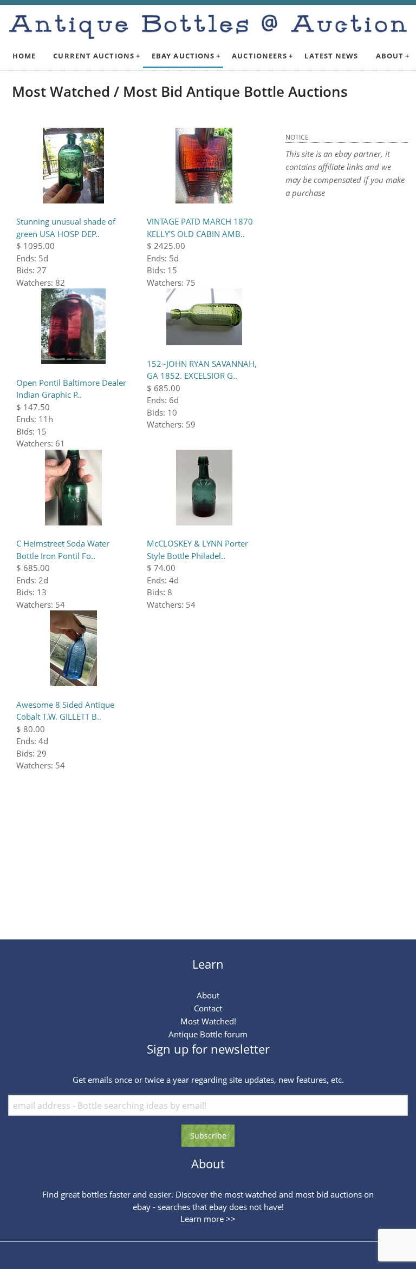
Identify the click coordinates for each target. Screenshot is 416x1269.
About (390, 56)
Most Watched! (208, 1021)
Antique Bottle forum (208, 1034)
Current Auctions (93, 56)
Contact (208, 1008)
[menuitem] (24, 56)
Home (24, 56)
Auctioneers (259, 56)
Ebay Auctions (183, 56)
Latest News (331, 56)
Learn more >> (208, 1218)
